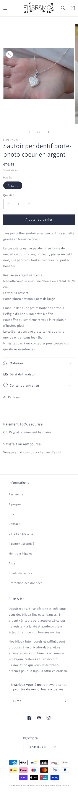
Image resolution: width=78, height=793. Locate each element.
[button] (5, 8)
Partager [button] (14, 397)
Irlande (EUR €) (37, 747)
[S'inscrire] (64, 701)
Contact (14, 524)
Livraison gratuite (21, 534)
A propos (15, 504)
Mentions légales (20, 553)
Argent (13, 185)
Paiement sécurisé (21, 544)
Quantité (8, 195)
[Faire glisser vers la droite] (48, 132)
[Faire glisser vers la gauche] (29, 132)
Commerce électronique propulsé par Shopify (48, 785)
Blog (12, 563)
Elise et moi (21, 785)
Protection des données (25, 583)
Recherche (16, 494)
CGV (11, 514)
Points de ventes (20, 573)
